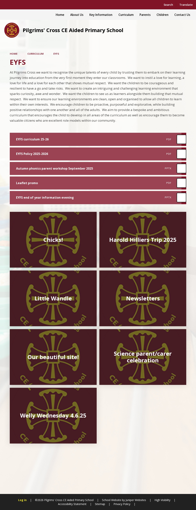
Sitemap (100, 504)
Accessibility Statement (72, 504)
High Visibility (162, 500)
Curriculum (35, 53)
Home (13, 53)
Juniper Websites (135, 500)
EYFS (56, 53)
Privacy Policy (122, 504)
